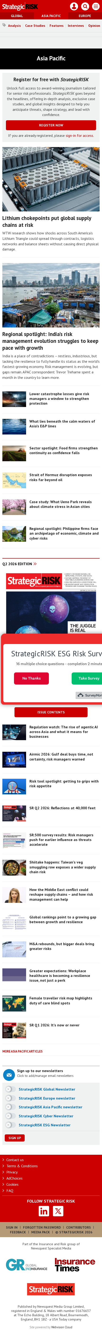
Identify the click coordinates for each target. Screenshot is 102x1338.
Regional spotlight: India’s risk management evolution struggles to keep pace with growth (50, 341)
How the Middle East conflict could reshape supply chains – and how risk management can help (61, 894)
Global (17, 16)
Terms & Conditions (22, 1165)
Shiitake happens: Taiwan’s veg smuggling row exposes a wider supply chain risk (62, 867)
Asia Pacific (51, 16)
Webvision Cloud (61, 1327)
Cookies (12, 1184)
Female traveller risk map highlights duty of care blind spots (60, 1000)
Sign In (12, 1227)
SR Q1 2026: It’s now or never (54, 1025)
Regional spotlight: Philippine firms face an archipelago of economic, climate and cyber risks (64, 533)
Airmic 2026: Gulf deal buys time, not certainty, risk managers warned (61, 756)
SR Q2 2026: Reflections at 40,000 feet (62, 807)
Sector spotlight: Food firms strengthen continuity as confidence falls (63, 450)
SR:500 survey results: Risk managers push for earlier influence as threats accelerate (61, 839)
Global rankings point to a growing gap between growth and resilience (62, 919)
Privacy (12, 1172)
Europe (85, 16)
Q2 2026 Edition (17, 563)
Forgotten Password (42, 1227)
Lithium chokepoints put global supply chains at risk (46, 221)
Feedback (18, 1232)
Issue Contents (51, 712)
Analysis (14, 25)
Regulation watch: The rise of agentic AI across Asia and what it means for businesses (63, 732)
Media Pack (40, 1232)
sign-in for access (79, 135)
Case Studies (35, 25)
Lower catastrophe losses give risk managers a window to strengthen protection (59, 398)
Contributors (78, 1227)
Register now (51, 125)
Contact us (15, 1159)
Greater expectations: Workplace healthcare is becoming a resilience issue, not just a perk (59, 975)
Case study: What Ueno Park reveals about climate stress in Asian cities (60, 504)
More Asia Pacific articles (22, 1051)
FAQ (9, 1190)
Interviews (76, 25)
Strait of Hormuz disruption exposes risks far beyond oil (60, 477)
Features (57, 25)
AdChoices (14, 1178)
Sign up (15, 1138)
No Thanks (31, 678)
